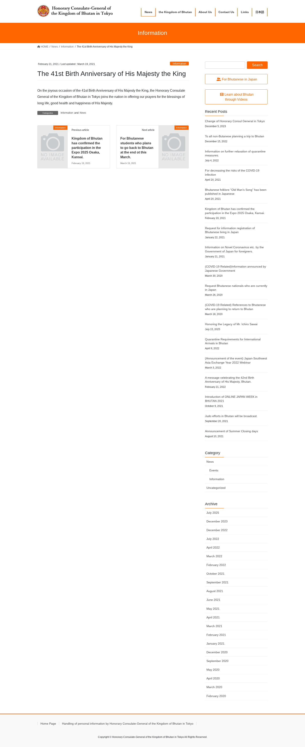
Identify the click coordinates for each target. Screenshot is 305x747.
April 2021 (213, 617)
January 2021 (215, 643)
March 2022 (214, 556)
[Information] (52, 134)
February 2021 (216, 634)
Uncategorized (216, 487)
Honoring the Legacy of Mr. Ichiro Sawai (231, 324)
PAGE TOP (294, 721)
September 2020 (217, 661)
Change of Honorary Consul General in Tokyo (235, 121)
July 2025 (212, 512)
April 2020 (213, 678)
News (83, 112)
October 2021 (215, 573)
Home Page (48, 723)
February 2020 (216, 696)
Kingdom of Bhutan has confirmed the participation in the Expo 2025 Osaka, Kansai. (87, 148)
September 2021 (217, 582)
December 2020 (217, 652)
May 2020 (213, 669)
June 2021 (213, 599)
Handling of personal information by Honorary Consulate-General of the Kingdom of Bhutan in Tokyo (127, 723)
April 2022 (213, 547)
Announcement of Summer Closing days (231, 431)
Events (213, 470)
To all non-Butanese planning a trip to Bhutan (234, 136)
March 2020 (214, 687)
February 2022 (216, 565)
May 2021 (213, 608)
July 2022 (212, 538)
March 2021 (214, 626)
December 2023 (217, 521)
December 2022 (217, 530)
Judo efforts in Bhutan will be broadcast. (231, 416)
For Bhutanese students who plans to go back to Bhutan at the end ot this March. (136, 148)
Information (179, 63)
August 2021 (214, 591)
